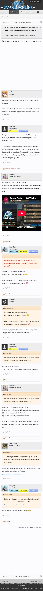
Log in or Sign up (34, 1)
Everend (12, 299)
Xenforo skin (4, 581)
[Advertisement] (21, 65)
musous (12, 174)
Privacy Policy (38, 588)
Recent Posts (6, 17)
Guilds (23, 12)
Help (40, 581)
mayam (12, 126)
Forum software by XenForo (9, 588)
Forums (14, 12)
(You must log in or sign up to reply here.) (30, 527)
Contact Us (33, 581)
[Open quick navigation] (41, 22)
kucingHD (13, 444)
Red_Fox (12, 247)
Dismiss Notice (40, 28)
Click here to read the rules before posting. (20, 35)
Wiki (31, 12)
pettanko (12, 92)
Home (5, 12)
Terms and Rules (28, 588)
